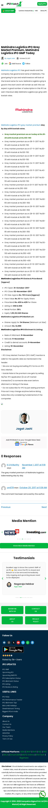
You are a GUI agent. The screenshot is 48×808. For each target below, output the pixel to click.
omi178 (10, 487)
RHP (34, 751)
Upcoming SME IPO (9, 675)
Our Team (6, 727)
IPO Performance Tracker (12, 700)
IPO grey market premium (29, 125)
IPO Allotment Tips (9, 703)
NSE (40, 751)
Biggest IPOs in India (10, 711)
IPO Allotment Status (10, 681)
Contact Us (6, 724)
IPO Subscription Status (11, 678)
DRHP (28, 751)
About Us (5, 721)
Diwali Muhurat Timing (11, 708)
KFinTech (40, 754)
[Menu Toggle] (2, 5)
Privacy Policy (7, 736)
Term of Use (7, 739)
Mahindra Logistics (9, 125)
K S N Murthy (13, 464)
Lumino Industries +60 (22, 11)
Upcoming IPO (8, 672)
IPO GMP (5, 669)
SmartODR (15, 754)
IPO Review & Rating (10, 687)
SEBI (22, 751)
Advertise (6, 733)
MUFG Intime (28, 754)
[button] (2, 532)
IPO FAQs (5, 697)
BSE (45, 751)
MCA (6, 754)
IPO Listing (6, 684)
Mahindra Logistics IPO (11, 70)
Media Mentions (8, 730)
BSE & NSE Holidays (9, 705)
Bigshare (24, 757)
